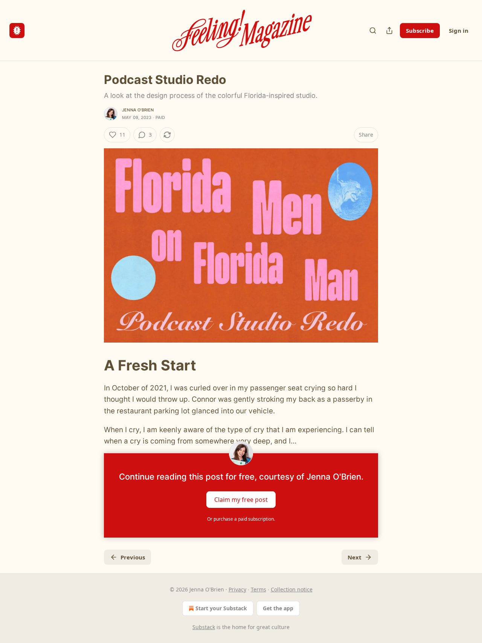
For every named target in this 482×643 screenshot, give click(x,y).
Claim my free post (241, 499)
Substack (203, 627)
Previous (132, 557)
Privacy (237, 589)
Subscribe (420, 30)
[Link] (93, 365)
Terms (258, 589)
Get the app (278, 608)
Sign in (458, 30)
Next (355, 557)
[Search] (372, 30)
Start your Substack (221, 608)
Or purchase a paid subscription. (241, 519)
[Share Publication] (389, 30)
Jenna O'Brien (138, 110)
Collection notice (292, 589)
